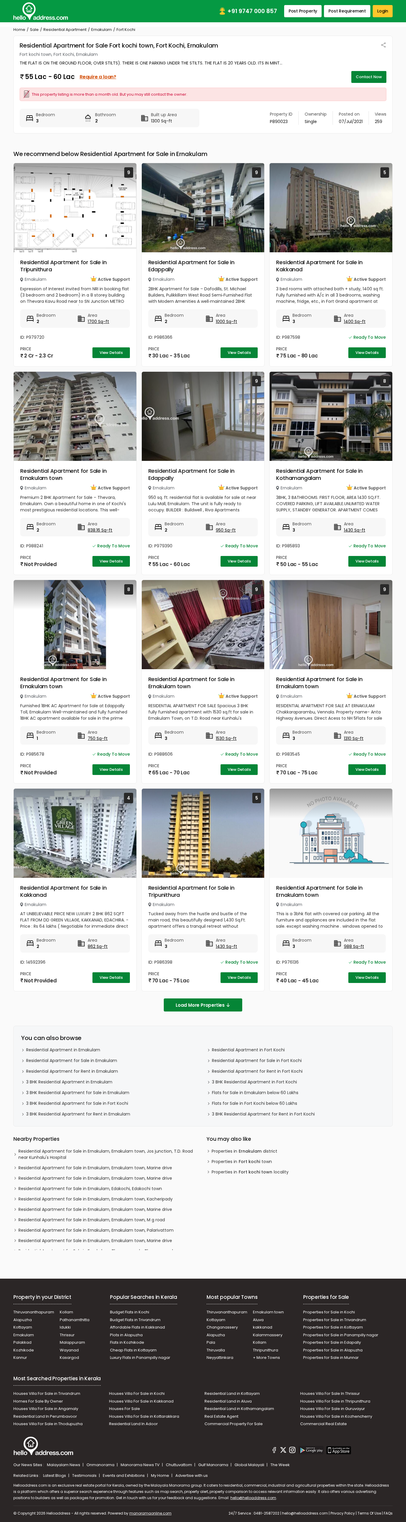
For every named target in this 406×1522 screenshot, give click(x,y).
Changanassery (222, 1327)
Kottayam (22, 1327)
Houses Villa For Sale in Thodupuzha (48, 1424)
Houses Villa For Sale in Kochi (137, 1393)
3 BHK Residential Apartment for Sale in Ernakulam (77, 1093)
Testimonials (84, 1475)
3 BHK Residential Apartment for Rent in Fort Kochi (263, 1114)
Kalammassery (267, 1335)
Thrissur (67, 1335)
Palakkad (22, 1342)
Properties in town (242, 1162)
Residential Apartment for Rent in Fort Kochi (257, 1071)
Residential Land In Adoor (133, 1424)
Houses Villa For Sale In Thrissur (330, 1393)
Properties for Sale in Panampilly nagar (340, 1335)
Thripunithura (265, 1350)
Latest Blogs (55, 1475)
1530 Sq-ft (226, 738)
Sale (34, 29)
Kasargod (69, 1357)
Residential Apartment (64, 29)
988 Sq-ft (354, 946)
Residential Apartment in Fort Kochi (248, 1050)
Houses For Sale (124, 1408)
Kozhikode (23, 1350)
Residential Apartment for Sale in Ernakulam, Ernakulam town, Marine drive (95, 1168)
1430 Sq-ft (354, 530)
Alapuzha (22, 1320)
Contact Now (369, 77)
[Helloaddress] (40, 11)
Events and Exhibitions (124, 1475)
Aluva (258, 1320)
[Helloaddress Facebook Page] (274, 1451)
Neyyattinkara (220, 1357)
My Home (160, 1475)
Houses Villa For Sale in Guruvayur (332, 1408)
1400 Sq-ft (355, 321)
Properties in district (244, 1151)
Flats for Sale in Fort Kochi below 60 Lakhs (254, 1103)
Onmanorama (100, 1465)
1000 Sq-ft (226, 321)
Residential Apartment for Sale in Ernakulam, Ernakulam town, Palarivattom (96, 1230)
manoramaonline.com (150, 1513)
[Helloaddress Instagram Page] (292, 1451)
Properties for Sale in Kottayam (333, 1327)
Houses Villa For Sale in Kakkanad (141, 1401)
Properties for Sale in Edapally (332, 1342)
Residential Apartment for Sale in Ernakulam (71, 1060)
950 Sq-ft (226, 530)
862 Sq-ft (98, 946)
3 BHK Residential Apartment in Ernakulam (69, 1082)
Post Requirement (347, 11)
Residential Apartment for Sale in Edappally (191, 266)
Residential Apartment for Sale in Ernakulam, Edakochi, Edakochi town (90, 1189)
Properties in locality (250, 1172)
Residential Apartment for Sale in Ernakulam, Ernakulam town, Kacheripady (95, 1199)
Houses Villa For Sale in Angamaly (45, 1408)
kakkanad (262, 1327)
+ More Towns (266, 1357)
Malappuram (72, 1342)
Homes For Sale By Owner (38, 1401)
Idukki (65, 1327)
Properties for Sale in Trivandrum (334, 1320)
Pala (211, 1342)
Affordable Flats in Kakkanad (137, 1327)
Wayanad (69, 1350)
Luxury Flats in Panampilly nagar (140, 1357)
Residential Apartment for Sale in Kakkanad (319, 266)
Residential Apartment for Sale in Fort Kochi (257, 1060)
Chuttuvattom (179, 1465)
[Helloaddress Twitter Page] (283, 1451)
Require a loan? (98, 76)
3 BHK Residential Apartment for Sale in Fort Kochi (77, 1103)
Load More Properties (200, 1005)
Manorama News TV (140, 1465)
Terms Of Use (369, 1513)
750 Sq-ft (98, 738)
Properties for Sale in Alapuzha (333, 1350)
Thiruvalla (216, 1350)
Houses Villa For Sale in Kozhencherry (336, 1416)
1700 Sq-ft (98, 321)
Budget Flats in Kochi (129, 1312)
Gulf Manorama (213, 1465)
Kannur (20, 1357)
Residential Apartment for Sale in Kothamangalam (319, 474)
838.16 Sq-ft (100, 530)
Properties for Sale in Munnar (331, 1357)
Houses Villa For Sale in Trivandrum (46, 1393)
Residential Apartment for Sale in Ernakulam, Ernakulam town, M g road (91, 1220)
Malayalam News (64, 1465)
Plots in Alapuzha (126, 1335)
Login (382, 11)
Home (19, 29)
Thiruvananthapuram (33, 1312)
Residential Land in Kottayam (232, 1393)
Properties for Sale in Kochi (329, 1312)
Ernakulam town (268, 1312)
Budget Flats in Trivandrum (135, 1320)
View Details (111, 352)
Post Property (303, 11)
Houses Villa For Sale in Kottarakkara (144, 1416)
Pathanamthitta (74, 1320)
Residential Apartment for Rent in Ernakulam (72, 1071)
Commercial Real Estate (323, 1424)
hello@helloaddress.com (253, 1497)
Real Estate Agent (221, 1416)
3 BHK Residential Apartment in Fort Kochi (254, 1082)
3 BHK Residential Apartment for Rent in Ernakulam (78, 1114)
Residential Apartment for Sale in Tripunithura (63, 266)
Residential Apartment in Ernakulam (63, 1050)
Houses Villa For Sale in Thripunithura (335, 1401)
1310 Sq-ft (353, 738)
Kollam (66, 1312)
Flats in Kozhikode (127, 1342)
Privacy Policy (343, 1513)
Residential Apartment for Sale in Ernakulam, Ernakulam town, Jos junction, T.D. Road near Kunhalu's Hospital (105, 1154)
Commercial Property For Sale (233, 1424)
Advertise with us (191, 1475)
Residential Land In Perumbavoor (45, 1416)
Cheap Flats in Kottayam (133, 1350)
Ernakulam (101, 29)
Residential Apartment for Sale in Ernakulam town (63, 474)
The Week (280, 1465)
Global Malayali (250, 1465)
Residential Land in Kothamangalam (239, 1408)
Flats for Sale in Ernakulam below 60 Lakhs (255, 1093)
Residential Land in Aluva (228, 1401)
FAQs (388, 1513)
